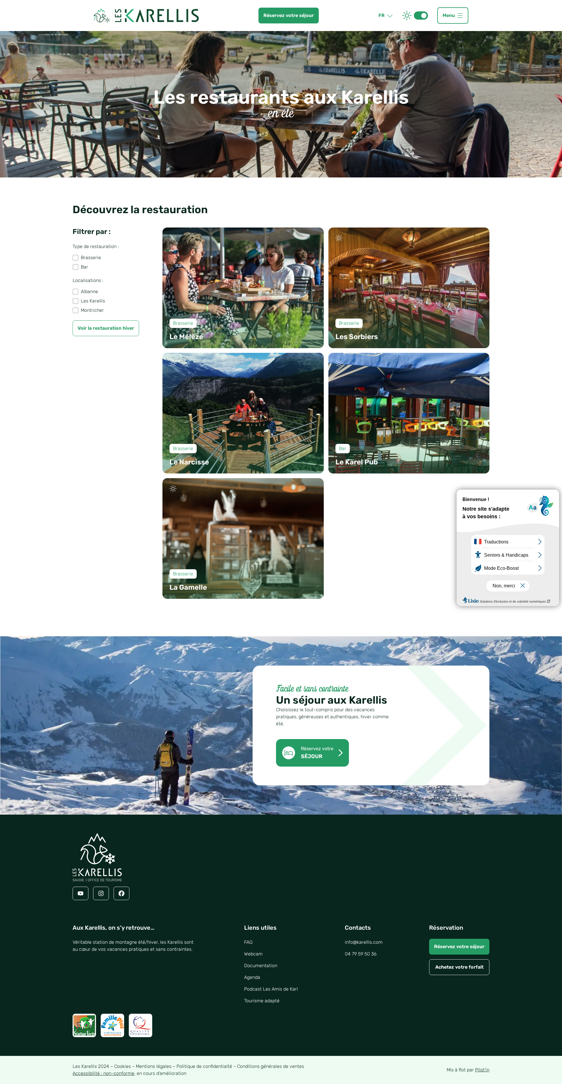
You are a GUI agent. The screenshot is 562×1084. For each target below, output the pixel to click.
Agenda (252, 977)
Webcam (253, 954)
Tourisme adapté (262, 1000)
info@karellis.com (364, 942)
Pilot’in (482, 1070)
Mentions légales (154, 1066)
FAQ (248, 942)
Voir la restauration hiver (106, 328)
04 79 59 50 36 (360, 954)
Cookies (122, 1066)
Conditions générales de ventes (270, 1066)
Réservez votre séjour (459, 946)
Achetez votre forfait (459, 967)
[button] (106, 258)
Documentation (260, 965)
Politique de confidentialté (204, 1066)
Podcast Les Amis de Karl (271, 989)
